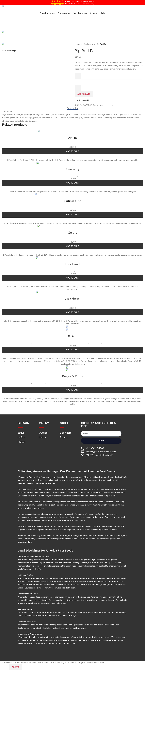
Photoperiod (81, 144)
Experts (59, 342)
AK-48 (72, 137)
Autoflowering (38, 342)
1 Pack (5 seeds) (24, 342)
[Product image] (72, 329)
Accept (15, 667)
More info (4, 667)
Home (77, 44)
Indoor (136, 105)
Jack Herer (72, 298)
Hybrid (80, 342)
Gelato (72, 232)
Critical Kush (72, 201)
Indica (129, 105)
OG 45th (72, 336)
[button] (72, 151)
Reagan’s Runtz (72, 376)
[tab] (72, 108)
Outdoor (71, 144)
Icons (86, 342)
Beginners (88, 44)
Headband (72, 264)
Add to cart (83, 94)
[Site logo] (16, 8)
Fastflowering (119, 105)
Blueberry (72, 169)
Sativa (86, 305)
